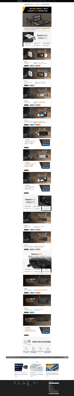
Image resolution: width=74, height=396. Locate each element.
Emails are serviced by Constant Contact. (55, 392)
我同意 (65, 357)
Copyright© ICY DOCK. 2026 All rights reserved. (17, 394)
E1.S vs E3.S (29, 166)
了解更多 (20, 357)
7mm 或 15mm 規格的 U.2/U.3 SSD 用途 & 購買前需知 (41, 63)
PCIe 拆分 (33, 187)
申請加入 (54, 393)
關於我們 (15, 383)
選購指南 (28, 383)
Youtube (18, 383)
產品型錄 (34, 383)
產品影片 (28, 384)
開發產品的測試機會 (51, 389)
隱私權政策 (24, 383)
